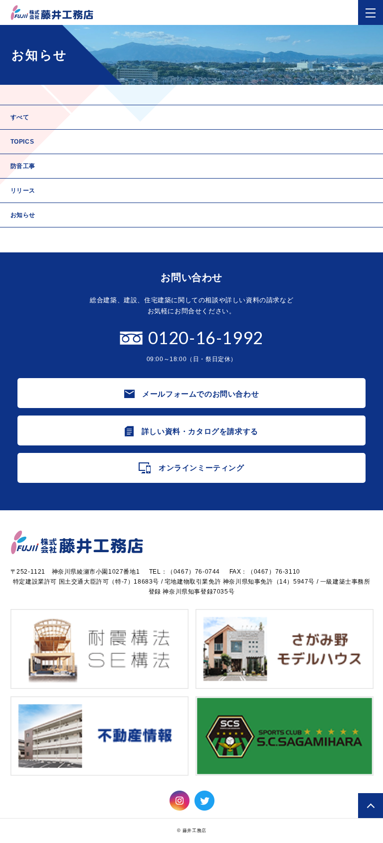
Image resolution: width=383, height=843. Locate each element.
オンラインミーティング (201, 467)
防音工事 (22, 166)
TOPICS (22, 141)
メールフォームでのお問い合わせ (200, 394)
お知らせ (22, 214)
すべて (19, 117)
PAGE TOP (370, 805)
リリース (22, 190)
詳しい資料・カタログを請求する (200, 431)
